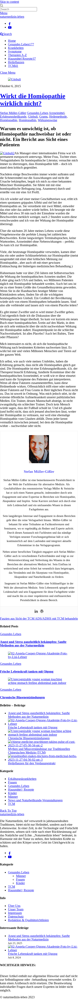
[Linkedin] (36, 611)
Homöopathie (8, 120)
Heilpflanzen (16, 62)
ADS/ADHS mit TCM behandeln (56, 618)
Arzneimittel (56, 113)
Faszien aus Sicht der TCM (17, 618)
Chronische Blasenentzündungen (22, 697)
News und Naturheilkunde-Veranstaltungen (35, 800)
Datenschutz (16, 916)
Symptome (15, 51)
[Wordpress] (42, 611)
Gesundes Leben (21, 44)
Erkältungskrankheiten (22, 778)
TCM (13, 65)
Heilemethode (58, 116)
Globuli (33, 116)
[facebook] (9, 23)
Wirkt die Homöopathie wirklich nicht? (32, 99)
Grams (43, 116)
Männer (13, 796)
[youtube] (10, 27)
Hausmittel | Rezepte (21, 789)
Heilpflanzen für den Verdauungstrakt (31, 763)
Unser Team (15, 909)
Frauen (12, 782)
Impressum (15, 913)
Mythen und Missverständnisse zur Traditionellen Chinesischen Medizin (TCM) (39, 750)
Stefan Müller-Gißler (13, 113)
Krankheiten (16, 48)
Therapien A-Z (17, 55)
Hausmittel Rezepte (22, 58)
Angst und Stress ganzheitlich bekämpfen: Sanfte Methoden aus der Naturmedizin (33, 643)
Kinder (12, 793)
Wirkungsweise (47, 120)
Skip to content (9, 1)
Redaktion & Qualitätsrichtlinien (28, 920)
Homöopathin (27, 120)
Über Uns (14, 905)
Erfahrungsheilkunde (13, 116)
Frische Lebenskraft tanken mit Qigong (26, 671)
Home (12, 40)
